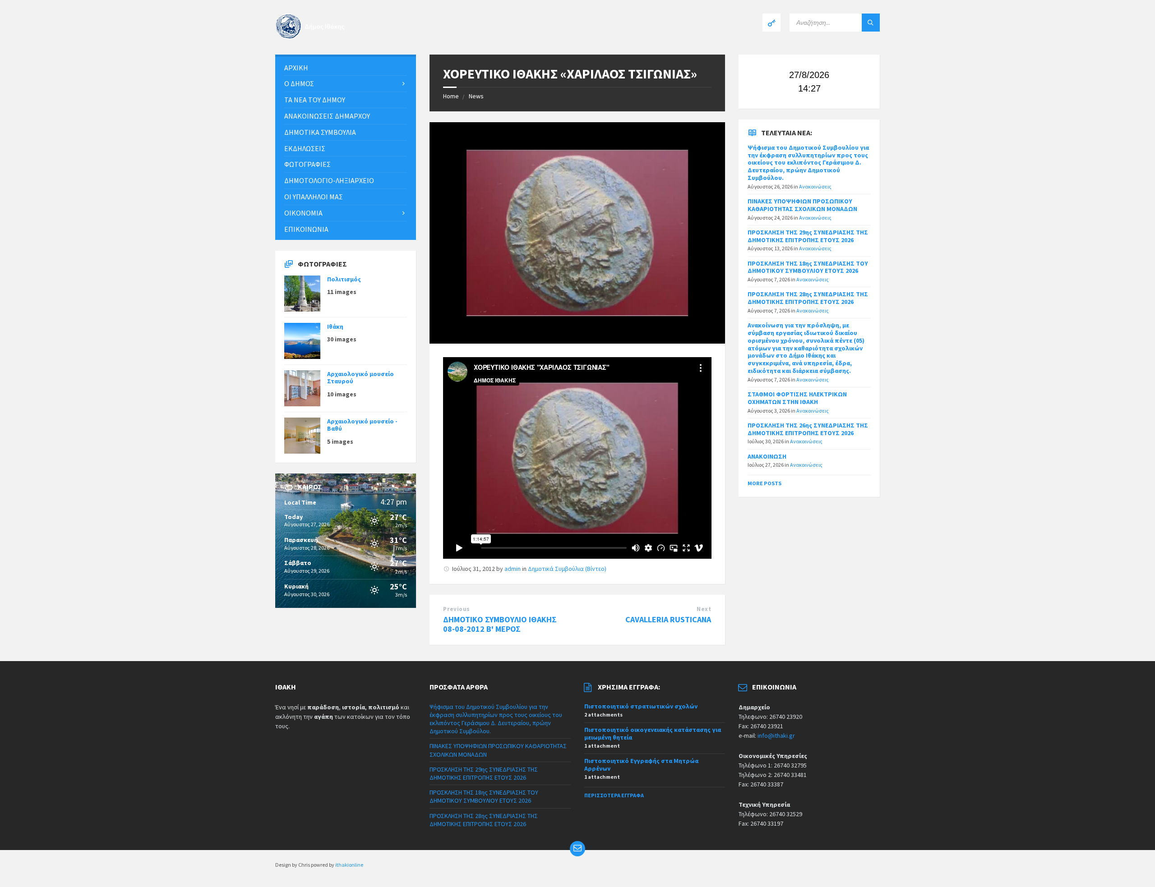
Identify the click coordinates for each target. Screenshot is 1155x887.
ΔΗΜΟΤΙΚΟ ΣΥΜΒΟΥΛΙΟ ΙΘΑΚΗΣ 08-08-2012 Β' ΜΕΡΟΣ (500, 624)
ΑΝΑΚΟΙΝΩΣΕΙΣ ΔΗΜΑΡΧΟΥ (327, 115)
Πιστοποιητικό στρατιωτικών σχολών (641, 706)
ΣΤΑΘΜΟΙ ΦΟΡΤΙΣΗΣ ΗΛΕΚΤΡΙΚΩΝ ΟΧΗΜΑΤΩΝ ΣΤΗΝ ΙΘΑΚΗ (797, 398)
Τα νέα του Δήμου (314, 99)
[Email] (577, 848)
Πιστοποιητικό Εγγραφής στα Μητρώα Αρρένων (641, 764)
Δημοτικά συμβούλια (320, 132)
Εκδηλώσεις (304, 148)
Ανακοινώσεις (815, 186)
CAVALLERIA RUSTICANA (668, 619)
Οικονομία (303, 212)
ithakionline (349, 864)
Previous (456, 609)
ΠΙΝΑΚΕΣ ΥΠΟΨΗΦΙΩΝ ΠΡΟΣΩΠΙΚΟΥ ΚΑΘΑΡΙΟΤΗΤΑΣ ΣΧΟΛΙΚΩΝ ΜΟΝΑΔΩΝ (802, 205)
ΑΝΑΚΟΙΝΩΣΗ (767, 456)
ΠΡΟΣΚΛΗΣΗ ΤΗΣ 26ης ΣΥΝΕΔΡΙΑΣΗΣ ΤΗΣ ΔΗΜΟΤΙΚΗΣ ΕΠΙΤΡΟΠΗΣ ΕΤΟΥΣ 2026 (808, 429)
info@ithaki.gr (776, 735)
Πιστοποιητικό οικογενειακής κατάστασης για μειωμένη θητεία (652, 733)
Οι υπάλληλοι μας (313, 196)
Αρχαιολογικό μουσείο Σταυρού (360, 378)
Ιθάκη (335, 326)
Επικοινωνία (306, 229)
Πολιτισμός (344, 279)
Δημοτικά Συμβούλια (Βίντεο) (567, 569)
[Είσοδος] (771, 23)
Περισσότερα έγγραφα (614, 795)
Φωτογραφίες (307, 164)
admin (512, 569)
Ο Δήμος (299, 83)
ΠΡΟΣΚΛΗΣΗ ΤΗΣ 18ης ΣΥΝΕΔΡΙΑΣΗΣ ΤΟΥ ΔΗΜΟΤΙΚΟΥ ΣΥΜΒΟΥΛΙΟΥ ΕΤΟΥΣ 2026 (808, 267)
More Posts (764, 483)
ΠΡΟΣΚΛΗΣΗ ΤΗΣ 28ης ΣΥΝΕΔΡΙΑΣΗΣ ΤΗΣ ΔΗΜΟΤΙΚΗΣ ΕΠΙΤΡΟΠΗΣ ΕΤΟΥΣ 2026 (808, 298)
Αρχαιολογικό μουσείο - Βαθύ (362, 425)
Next (704, 609)
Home (451, 96)
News (476, 96)
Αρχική (296, 67)
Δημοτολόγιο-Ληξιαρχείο (329, 180)
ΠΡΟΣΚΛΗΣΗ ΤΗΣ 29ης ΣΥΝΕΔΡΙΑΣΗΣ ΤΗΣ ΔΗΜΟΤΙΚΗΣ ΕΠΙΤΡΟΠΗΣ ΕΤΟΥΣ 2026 (808, 236)
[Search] (871, 23)
